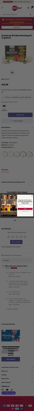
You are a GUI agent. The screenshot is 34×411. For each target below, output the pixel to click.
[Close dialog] (32, 196)
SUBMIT (25, 208)
